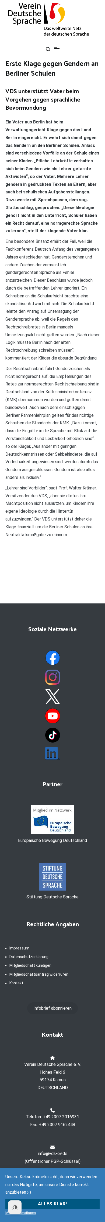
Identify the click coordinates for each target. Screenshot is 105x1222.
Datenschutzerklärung (28, 957)
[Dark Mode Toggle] (15, 1207)
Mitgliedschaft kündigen (30, 965)
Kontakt (16, 983)
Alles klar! (52, 1203)
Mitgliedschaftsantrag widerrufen (38, 974)
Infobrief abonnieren (52, 1008)
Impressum (19, 948)
